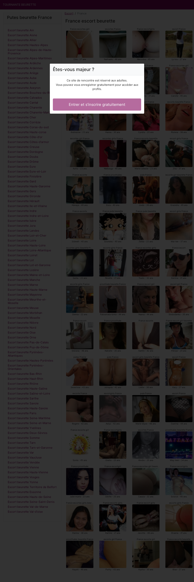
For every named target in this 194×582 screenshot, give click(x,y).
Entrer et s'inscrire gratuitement (97, 104)
